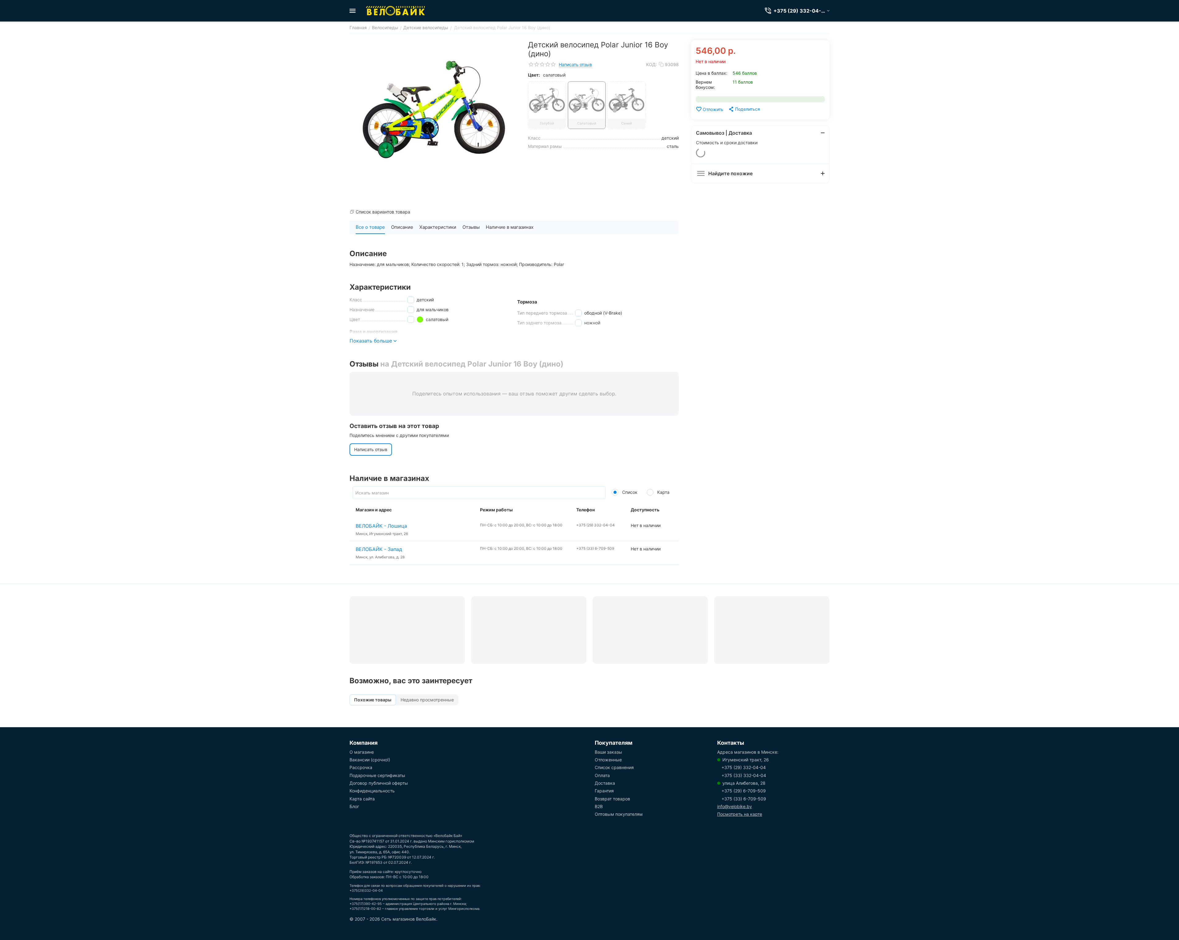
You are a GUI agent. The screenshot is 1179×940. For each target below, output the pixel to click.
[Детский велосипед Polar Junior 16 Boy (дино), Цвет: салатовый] (434, 109)
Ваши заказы (608, 752)
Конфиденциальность (372, 790)
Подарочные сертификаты (377, 775)
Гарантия (604, 790)
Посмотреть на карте (739, 814)
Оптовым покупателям (619, 814)
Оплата (602, 775)
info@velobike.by (734, 806)
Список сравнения (614, 767)
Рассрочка (361, 767)
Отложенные (608, 759)
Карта (662, 492)
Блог (354, 806)
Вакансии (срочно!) (370, 759)
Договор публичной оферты (379, 783)
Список (629, 492)
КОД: (651, 64)
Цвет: (534, 74)
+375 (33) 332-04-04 (743, 775)
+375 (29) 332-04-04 (743, 767)
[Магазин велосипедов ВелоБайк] (395, 11)
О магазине (362, 752)
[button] (744, 109)
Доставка (605, 783)
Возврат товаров (612, 798)
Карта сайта (362, 798)
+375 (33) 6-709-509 (743, 798)
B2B (599, 806)
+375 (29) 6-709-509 (743, 790)
